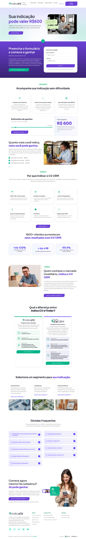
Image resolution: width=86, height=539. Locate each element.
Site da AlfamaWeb (49, 517)
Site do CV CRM (48, 515)
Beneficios (35, 519)
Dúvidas (56, 2)
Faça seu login (65, 515)
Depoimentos (48, 2)
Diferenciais (33, 2)
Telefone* (48, 58)
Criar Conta (71, 3)
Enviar (60, 65)
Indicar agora (42, 226)
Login (60, 3)
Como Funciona (36, 515)
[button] (43, 41)
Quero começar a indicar (53, 295)
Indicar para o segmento (17, 396)
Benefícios (41, 2)
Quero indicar (15, 33)
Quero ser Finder (57, 363)
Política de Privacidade (50, 519)
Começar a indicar (19, 132)
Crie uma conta (65, 517)
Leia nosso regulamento (18, 69)
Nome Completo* (50, 52)
